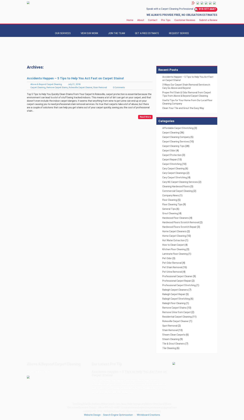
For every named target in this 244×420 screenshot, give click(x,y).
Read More (145, 117)
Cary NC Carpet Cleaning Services (180, 182)
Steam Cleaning (170, 339)
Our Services (63, 33)
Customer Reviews (184, 20)
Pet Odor (167, 258)
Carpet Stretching (172, 164)
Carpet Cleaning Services (175, 141)
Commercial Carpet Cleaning (177, 191)
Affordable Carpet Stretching (178, 128)
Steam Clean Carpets (173, 334)
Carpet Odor (168, 150)
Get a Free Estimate (147, 33)
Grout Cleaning (170, 213)
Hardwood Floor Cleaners (175, 218)
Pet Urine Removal (172, 271)
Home (130, 20)
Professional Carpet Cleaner (177, 276)
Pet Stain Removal (172, 267)
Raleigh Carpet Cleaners (175, 289)
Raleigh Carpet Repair (173, 294)
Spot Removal (169, 325)
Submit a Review (208, 20)
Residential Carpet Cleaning (177, 316)
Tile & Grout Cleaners (173, 343)
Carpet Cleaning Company (176, 137)
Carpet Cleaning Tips (173, 146)
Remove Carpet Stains (57, 87)
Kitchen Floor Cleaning (174, 249)
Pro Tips (165, 20)
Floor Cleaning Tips (172, 204)
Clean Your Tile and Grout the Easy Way (183, 108)
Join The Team (116, 33)
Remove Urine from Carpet (176, 312)
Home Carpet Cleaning (174, 236)
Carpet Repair (169, 159)
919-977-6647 (207, 9)
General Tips (169, 209)
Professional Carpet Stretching (179, 285)
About (140, 20)
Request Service (179, 33)
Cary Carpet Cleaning (173, 168)
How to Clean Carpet (173, 245)
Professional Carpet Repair (176, 280)
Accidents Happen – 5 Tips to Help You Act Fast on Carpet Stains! (75, 78)
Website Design (92, 415)
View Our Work (89, 33)
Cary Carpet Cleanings (174, 173)
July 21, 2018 (74, 84)
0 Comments (119, 87)
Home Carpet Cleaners (174, 231)
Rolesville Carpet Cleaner (80, 87)
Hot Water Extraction (173, 240)
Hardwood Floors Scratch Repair (179, 227)
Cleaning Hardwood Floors (176, 186)
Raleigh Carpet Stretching (176, 298)
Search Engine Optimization (118, 415)
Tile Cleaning (169, 348)
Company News (170, 195)
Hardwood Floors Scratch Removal (180, 222)
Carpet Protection (172, 155)
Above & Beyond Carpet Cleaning (46, 84)
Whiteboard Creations (148, 415)
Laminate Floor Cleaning (175, 253)
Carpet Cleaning (37, 87)
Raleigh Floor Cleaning (173, 303)
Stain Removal (100, 87)
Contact (152, 20)
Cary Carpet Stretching (174, 177)
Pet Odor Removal (172, 262)
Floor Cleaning (169, 200)
